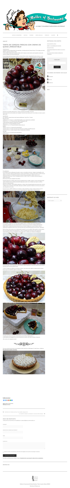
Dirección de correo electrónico (10, 430)
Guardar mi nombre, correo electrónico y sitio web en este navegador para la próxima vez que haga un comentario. (22, 451)
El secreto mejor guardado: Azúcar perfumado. (31, 413)
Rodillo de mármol (6, 397)
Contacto (47, 35)
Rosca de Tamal (50, 47)
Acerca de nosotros (16, 35)
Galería (53, 35)
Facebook (50, 82)
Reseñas (31, 35)
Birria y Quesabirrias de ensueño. (54, 45)
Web (4, 435)
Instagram (50, 76)
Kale (31, 486)
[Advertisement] (28, 4)
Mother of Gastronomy (9, 403)
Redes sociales (39, 35)
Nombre (5, 424)
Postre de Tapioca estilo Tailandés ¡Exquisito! (16, 412)
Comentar (5, 441)
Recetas (25, 35)
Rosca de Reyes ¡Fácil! (51, 43)
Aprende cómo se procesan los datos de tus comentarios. (31, 458)
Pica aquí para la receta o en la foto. (10, 349)
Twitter (50, 79)
